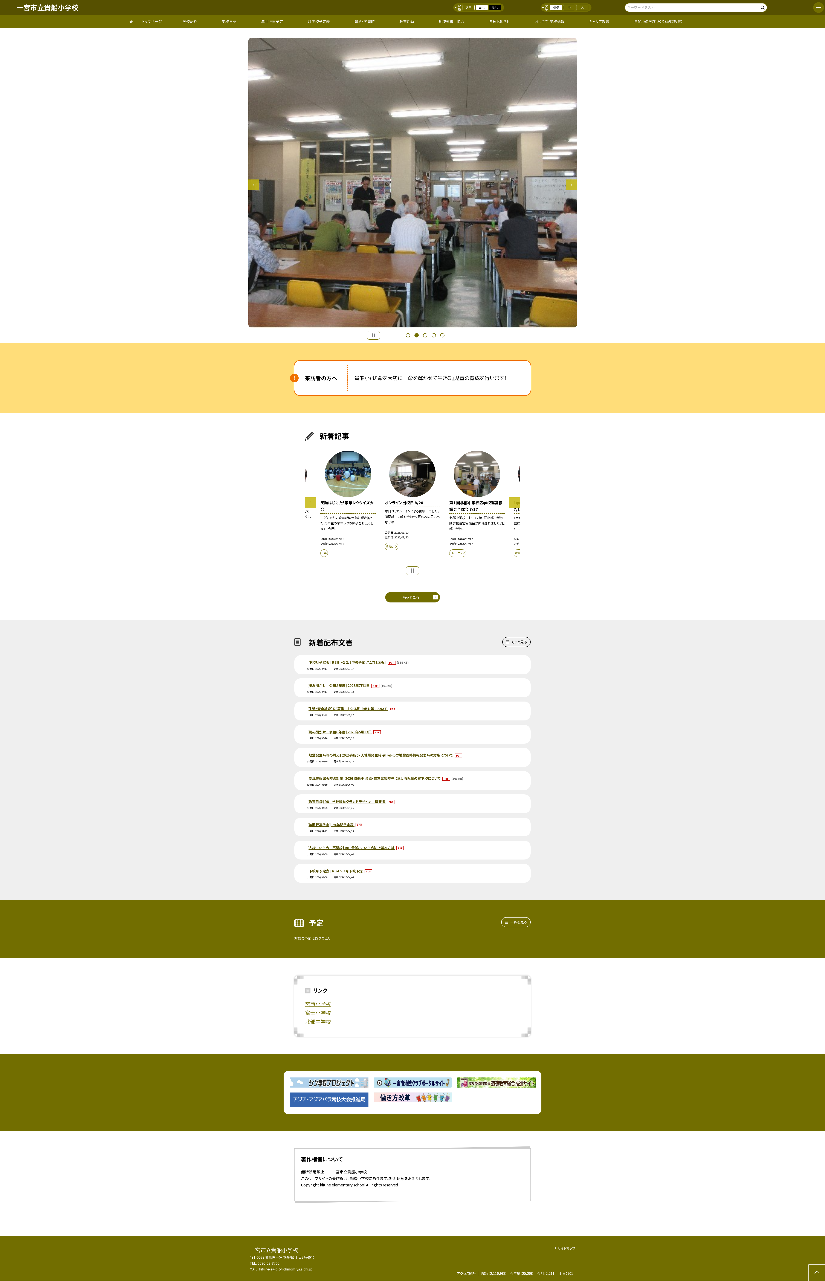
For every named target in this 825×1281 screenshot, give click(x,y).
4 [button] (434, 335)
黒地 (495, 7)
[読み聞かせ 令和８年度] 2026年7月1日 (338, 685)
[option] (412, 183)
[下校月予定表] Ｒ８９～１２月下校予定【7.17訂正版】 (347, 662)
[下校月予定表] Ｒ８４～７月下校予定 (335, 870)
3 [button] (425, 335)
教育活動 (406, 21)
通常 (469, 7)
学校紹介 (189, 21)
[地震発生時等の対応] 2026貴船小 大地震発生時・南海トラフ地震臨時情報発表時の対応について (380, 755)
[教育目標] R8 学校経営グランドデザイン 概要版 (346, 801)
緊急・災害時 (364, 21)
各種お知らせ (499, 21)
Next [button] (571, 184)
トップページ (152, 21)
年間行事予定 (272, 21)
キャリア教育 (599, 21)
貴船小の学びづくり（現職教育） (658, 21)
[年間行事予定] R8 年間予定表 (330, 824)
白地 (482, 7)
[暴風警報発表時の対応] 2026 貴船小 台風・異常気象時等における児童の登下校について (374, 778)
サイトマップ (566, 1248)
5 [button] (442, 335)
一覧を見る (518, 922)
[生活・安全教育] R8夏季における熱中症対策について (347, 708)
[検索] (763, 7)
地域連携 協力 (451, 21)
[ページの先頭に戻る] (817, 1273)
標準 (556, 7)
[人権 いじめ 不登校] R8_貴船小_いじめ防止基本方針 (351, 847)
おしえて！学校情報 (549, 21)
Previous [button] (253, 184)
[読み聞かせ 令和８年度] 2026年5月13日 (339, 731)
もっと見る (411, 597)
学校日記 (229, 21)
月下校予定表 (319, 21)
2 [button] (416, 335)
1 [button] (408, 335)
